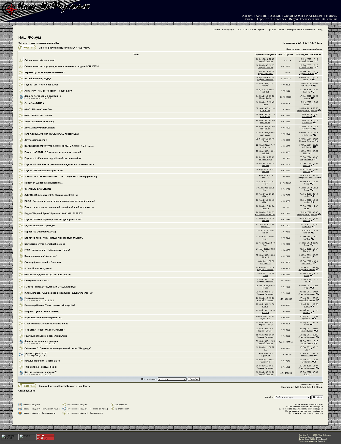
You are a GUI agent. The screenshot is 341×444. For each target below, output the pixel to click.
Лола (265, 141)
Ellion (306, 374)
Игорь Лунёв (265, 98)
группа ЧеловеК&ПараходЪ (39, 225)
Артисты (261, 15)
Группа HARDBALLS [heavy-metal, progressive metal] (52, 152)
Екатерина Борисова (307, 110)
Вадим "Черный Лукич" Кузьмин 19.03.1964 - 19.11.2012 (53, 213)
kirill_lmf (265, 92)
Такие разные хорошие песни (40, 367)
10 (51, 300)
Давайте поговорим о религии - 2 (42, 96)
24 (53, 343)
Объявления (329, 19)
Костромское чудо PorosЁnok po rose (44, 244)
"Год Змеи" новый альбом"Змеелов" (44, 330)
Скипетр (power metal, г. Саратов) (42, 262)
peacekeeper (307, 356)
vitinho (265, 86)
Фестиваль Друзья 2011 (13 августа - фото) (47, 274)
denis (265, 104)
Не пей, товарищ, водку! (37, 78)
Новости (247, 15)
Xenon (307, 98)
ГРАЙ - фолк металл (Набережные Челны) (47, 250)
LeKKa (307, 239)
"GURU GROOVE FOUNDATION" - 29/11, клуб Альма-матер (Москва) (60, 176)
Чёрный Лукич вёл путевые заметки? (44, 72)
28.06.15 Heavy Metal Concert (39, 127)
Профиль (272, 29)
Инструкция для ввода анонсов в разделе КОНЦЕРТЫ (69, 66)
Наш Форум (29, 37)
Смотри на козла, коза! (36, 280)
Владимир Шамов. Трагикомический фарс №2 (49, 305)
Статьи (288, 15)
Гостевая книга (309, 19)
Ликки (265, 184)
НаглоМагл (265, 263)
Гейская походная (34, 298)
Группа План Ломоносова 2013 (41, 84)
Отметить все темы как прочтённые (304, 49)
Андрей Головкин (265, 80)
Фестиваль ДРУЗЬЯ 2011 (37, 189)
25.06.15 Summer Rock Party (39, 121)
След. (319, 43)
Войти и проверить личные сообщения (296, 29)
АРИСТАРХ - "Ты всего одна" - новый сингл (48, 91)
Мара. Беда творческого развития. (43, 317)
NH (306, 282)
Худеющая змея (265, 73)
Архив (299, 15)
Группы (261, 29)
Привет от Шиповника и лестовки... (43, 183)
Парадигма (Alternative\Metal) (40, 231)
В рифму (331, 15)
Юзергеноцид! (47, 60)
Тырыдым (265, 356)
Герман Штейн (265, 331)
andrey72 (265, 227)
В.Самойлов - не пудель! (38, 268)
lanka (306, 208)
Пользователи (249, 29)
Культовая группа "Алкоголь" (40, 256)
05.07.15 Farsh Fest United (38, 115)
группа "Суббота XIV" (36, 353)
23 (50, 343)
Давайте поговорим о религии (41, 341)
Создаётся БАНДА (34, 103)
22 (46, 343)
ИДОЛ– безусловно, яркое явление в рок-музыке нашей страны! (59, 201)
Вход (320, 29)
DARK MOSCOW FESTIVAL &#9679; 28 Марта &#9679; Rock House (59, 146)
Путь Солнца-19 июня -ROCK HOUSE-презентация (51, 134)
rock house (265, 110)
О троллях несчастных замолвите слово (46, 323)
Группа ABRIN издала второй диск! (43, 170)
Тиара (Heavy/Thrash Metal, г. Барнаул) (55, 287)
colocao (265, 208)
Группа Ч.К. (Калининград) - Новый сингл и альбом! (53, 158)
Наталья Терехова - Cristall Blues (42, 361)
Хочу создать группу (35, 140)
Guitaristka (265, 362)
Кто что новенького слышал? (40, 372)
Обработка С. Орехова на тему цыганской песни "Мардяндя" (57, 348)
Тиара (265, 288)
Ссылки (248, 19)
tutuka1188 (307, 86)
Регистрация (228, 29)
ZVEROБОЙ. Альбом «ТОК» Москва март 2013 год (51, 195)
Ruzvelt (265, 251)
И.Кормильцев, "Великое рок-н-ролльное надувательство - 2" (58, 293)
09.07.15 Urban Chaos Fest (38, 109)
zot (265, 349)
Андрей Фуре (265, 159)
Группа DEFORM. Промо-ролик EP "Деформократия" (53, 219)
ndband (265, 312)
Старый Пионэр (265, 61)
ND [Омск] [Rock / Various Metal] (41, 311)
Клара (265, 306)
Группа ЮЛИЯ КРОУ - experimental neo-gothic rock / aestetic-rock (59, 164)
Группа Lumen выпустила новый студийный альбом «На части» (59, 207)
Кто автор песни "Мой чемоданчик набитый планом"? (53, 238)
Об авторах (278, 19)
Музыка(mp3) (314, 15)
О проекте (262, 19)
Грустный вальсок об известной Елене (45, 336)
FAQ (238, 29)
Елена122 (265, 178)
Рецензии (275, 15)
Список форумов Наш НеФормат (57, 48)
